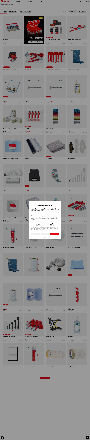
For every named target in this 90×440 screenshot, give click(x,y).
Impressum (47, 237)
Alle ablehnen (45, 233)
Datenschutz (43, 237)
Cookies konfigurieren (35, 233)
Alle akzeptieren (54, 233)
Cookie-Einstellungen (48, 227)
